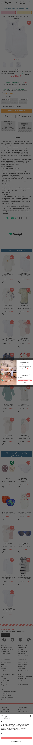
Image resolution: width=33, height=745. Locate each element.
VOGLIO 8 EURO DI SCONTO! (25, 380)
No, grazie (24, 382)
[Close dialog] (32, 361)
